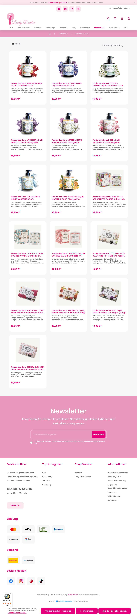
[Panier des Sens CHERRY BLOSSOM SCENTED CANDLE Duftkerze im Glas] (68, 236)
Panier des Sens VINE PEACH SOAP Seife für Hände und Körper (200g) (68, 311)
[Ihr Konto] (122, 18)
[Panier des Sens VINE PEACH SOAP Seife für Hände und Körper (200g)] (68, 293)
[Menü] (11, 594)
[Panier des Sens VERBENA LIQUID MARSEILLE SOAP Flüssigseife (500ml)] (68, 123)
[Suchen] (108, 18)
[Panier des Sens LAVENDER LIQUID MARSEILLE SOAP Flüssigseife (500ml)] (27, 123)
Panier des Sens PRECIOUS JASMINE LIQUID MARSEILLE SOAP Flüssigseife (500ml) (108, 84)
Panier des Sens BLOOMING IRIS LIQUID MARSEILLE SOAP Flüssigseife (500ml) (67, 84)
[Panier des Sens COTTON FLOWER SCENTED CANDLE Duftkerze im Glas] (27, 236)
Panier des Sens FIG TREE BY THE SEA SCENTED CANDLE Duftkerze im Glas (109, 198)
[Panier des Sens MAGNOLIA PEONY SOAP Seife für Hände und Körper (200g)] (27, 293)
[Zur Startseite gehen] (21, 19)
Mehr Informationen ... (17, 613)
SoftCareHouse (66, 601)
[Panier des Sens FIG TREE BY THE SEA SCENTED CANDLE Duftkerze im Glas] (109, 180)
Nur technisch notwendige (58, 611)
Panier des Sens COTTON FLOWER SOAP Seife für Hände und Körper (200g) (109, 254)
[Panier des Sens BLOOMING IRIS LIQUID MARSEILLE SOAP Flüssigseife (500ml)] (68, 66)
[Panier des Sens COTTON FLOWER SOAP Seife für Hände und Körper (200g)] (109, 236)
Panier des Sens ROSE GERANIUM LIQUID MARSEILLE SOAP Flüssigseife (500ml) (26, 84)
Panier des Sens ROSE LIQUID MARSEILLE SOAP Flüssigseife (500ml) (106, 141)
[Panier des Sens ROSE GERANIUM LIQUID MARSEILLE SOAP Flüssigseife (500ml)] (27, 66)
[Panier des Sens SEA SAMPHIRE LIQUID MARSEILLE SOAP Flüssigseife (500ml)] (27, 180)
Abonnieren (98, 434)
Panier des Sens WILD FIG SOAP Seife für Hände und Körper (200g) (109, 311)
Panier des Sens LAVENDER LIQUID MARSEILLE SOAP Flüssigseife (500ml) (27, 141)
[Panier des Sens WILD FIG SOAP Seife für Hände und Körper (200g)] (109, 293)
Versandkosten (73, 595)
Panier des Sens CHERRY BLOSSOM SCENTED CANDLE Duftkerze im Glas (68, 254)
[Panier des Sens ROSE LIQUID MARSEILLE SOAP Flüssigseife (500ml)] (109, 123)
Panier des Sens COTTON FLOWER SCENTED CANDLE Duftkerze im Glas (27, 254)
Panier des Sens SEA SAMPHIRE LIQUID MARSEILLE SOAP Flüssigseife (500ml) (25, 198)
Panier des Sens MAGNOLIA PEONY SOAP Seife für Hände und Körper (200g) (27, 311)
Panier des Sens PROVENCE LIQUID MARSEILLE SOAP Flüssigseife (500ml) (68, 198)
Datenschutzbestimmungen (62, 441)
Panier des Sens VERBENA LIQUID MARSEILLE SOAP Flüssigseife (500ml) (67, 141)
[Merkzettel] (115, 18)
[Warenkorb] (127, 18)
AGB (46, 441)
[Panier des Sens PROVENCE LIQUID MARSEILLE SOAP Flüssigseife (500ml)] (68, 180)
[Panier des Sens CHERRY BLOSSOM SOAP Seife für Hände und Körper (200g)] (27, 350)
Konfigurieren (87, 611)
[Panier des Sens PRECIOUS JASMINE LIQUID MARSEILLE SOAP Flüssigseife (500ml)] (109, 66)
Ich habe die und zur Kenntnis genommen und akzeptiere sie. (70, 442)
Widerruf (15, 505)
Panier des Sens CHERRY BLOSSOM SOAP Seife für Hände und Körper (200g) (27, 368)
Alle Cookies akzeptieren (115, 611)
